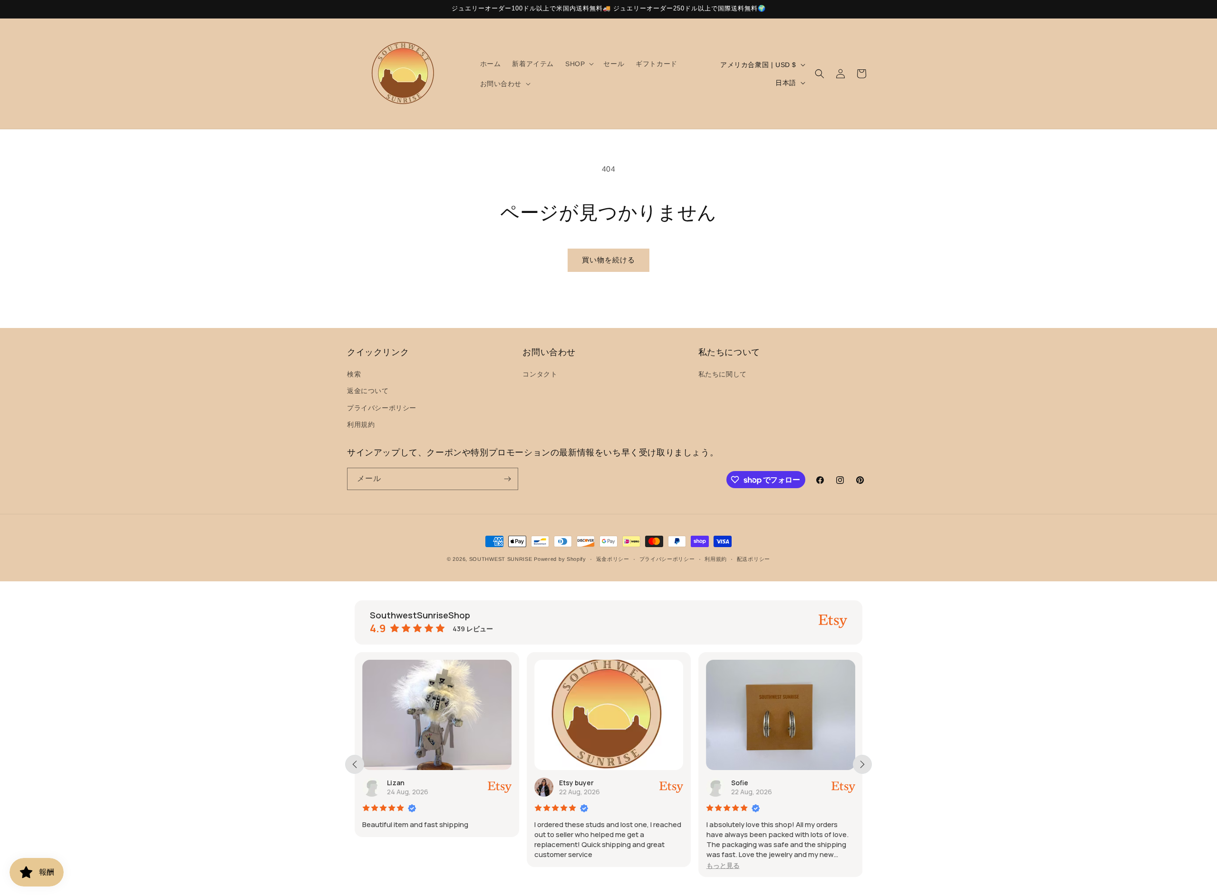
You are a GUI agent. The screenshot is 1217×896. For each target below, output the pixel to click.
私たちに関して (722, 374)
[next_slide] (862, 764)
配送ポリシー (753, 559)
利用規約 (361, 424)
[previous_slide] (354, 764)
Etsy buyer (576, 783)
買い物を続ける (608, 260)
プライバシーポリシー (381, 408)
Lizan (396, 783)
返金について (368, 391)
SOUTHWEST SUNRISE (500, 559)
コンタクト (539, 374)
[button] (579, 64)
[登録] (507, 479)
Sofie (739, 783)
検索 (354, 374)
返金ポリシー (612, 559)
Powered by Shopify (560, 559)
